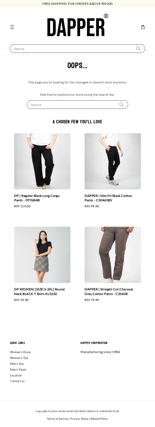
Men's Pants (18, 369)
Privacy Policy (79, 418)
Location (16, 375)
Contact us (17, 381)
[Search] (138, 48)
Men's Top (17, 363)
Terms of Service (57, 418)
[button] (12, 27)
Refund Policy (99, 418)
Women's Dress (20, 352)
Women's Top (19, 357)
